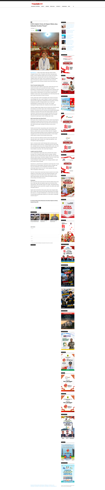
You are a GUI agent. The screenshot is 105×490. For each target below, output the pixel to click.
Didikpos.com (38, 486)
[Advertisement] (52, 13)
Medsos (70, 486)
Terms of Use (65, 486)
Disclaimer (70, 485)
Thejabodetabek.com (53, 486)
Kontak (68, 486)
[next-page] (32, 223)
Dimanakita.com (43, 486)
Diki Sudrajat (32, 28)
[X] (40, 30)
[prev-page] (31, 223)
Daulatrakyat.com (33, 486)
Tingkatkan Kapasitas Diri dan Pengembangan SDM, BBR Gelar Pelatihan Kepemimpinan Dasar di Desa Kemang (68, 49)
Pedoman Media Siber (66, 485)
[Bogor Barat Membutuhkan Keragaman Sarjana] (54, 217)
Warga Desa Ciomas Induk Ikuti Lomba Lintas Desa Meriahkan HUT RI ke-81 (70, 31)
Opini (31, 219)
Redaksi (62, 485)
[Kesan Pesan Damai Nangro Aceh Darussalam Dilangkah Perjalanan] (35, 217)
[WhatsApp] (36, 30)
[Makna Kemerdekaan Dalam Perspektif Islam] (44, 217)
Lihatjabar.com (48, 486)
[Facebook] (38, 30)
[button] (73, 6)
